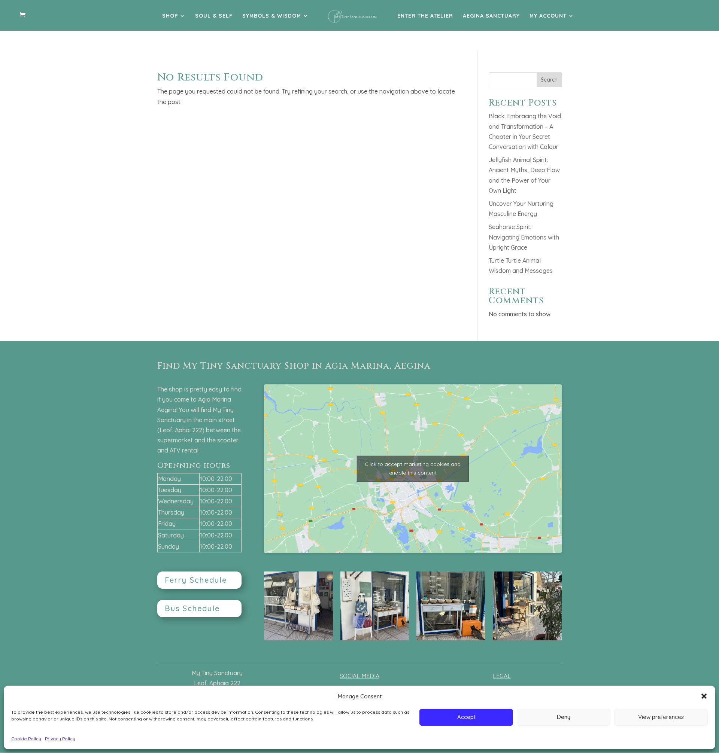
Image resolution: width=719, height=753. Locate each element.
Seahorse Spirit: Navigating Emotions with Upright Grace (524, 237)
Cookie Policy (26, 738)
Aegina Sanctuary (491, 16)
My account (548, 16)
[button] (704, 696)
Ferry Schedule (196, 580)
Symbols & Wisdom (271, 16)
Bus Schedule (192, 608)
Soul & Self (214, 16)
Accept (466, 716)
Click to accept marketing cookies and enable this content (413, 468)
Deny (563, 716)
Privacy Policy (60, 738)
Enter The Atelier (425, 16)
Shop (170, 16)
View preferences (661, 716)
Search (549, 79)
